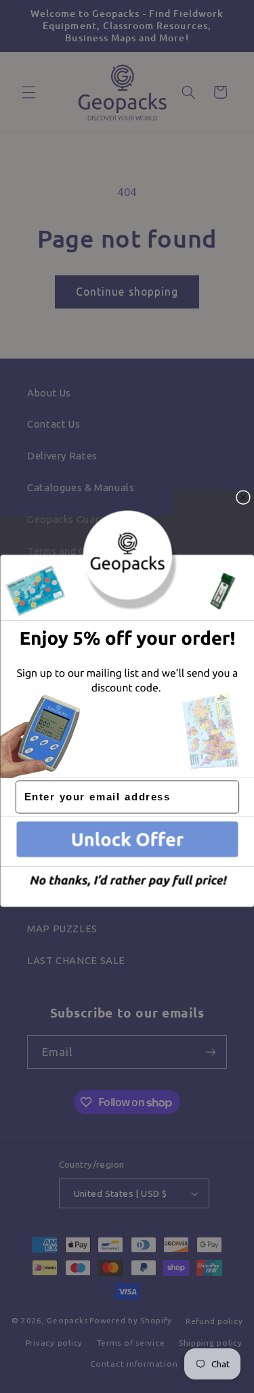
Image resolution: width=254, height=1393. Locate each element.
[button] (127, 841)
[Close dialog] (243, 497)
